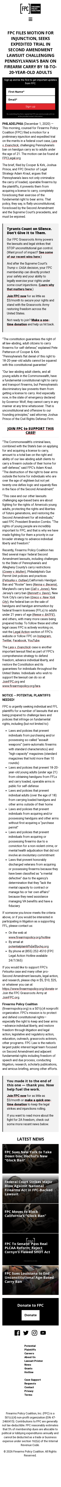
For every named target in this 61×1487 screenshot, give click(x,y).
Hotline (28, 1372)
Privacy (28, 1391)
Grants (28, 1368)
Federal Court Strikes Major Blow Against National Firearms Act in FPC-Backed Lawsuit (29, 1187)
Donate (30, 1315)
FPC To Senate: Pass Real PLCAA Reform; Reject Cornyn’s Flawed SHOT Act (27, 1247)
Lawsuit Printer (33, 1361)
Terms (28, 1394)
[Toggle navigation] (30, 19)
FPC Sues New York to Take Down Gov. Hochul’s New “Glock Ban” (28, 1156)
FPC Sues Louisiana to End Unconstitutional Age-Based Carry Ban (29, 1277)
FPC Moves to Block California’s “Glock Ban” (25, 1213)
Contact (29, 1387)
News (27, 1364)
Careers (29, 1353)
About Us (30, 1357)
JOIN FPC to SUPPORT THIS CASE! (30, 430)
